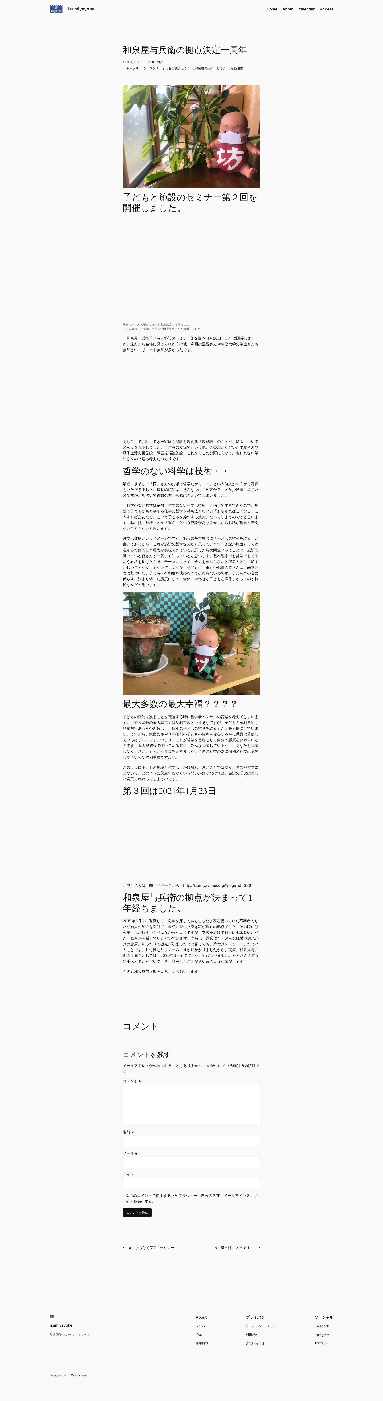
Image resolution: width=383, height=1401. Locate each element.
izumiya (157, 62)
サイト (128, 1174)
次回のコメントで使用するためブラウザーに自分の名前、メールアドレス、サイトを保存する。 (192, 1198)
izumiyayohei (82, 9)
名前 (128, 1132)
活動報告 (237, 68)
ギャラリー (134, 68)
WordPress (79, 1375)
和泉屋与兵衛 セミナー (212, 68)
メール (130, 1153)
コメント (132, 1081)
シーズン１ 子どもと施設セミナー (168, 68)
